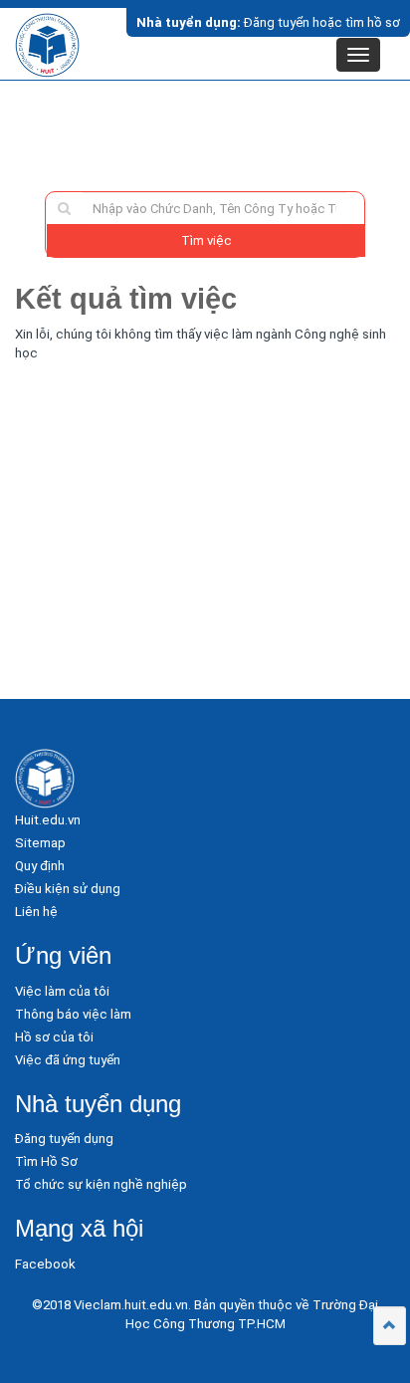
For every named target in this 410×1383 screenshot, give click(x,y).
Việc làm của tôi (62, 991)
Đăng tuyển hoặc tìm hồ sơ (268, 22)
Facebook (45, 1264)
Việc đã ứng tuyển (67, 1059)
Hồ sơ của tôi (54, 1037)
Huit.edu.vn (48, 819)
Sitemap (40, 842)
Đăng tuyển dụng (64, 1138)
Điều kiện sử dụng (67, 888)
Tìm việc (206, 240)
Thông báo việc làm (73, 1014)
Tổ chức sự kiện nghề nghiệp (101, 1184)
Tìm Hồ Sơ (46, 1161)
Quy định (40, 865)
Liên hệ (36, 911)
